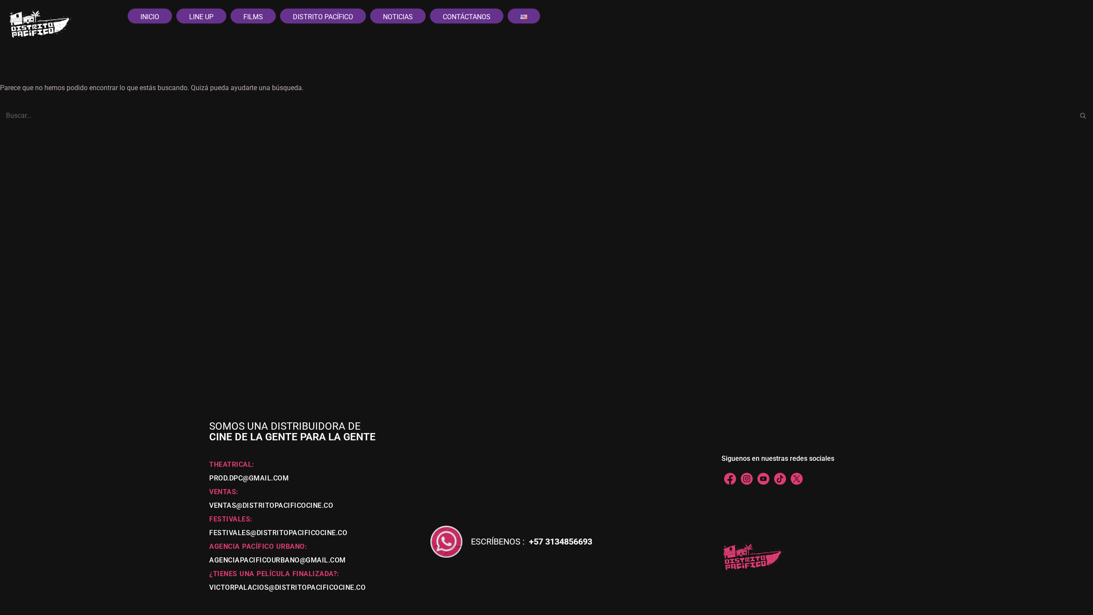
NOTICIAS (398, 17)
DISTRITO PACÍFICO (323, 17)
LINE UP (201, 17)
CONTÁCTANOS (467, 17)
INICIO (149, 17)
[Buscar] (1083, 115)
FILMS (253, 17)
